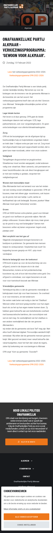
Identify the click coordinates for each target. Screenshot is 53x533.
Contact (26, 476)
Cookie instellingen (26, 525)
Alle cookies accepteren (26, 517)
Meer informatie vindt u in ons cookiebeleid (22, 509)
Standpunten (25, 468)
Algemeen (28, 28)
